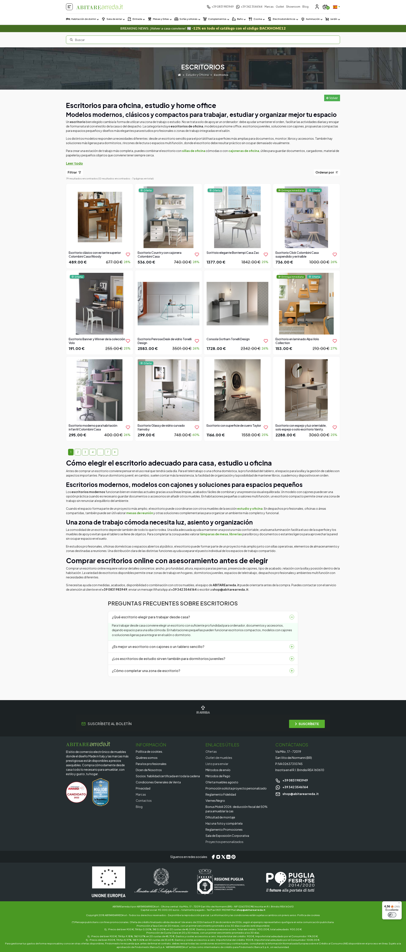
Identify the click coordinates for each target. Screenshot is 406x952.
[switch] (392, 914)
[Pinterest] (233, 857)
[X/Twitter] (223, 857)
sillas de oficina (193, 151)
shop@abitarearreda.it (300, 794)
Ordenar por (325, 172)
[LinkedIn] (228, 857)
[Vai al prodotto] (99, 225)
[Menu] (399, 903)
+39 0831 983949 (295, 780)
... (100, 452)
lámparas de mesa (214, 534)
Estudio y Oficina (197, 74)
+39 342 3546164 (295, 787)
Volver (333, 98)
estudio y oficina (250, 508)
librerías (235, 534)
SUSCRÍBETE (309, 724)
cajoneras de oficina (243, 151)
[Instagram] (218, 857)
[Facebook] (213, 857)
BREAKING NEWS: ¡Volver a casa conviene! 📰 (203, 28)
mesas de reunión (139, 513)
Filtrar (72, 172)
